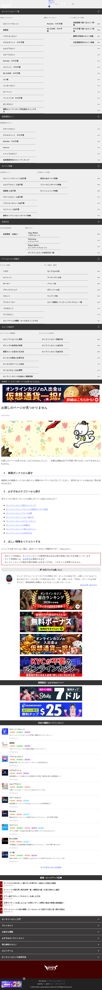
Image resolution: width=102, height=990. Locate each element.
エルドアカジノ (9, 48)
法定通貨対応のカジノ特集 (83, 42)
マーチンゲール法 (54, 277)
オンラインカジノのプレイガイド (21, 521)
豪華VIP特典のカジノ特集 (83, 36)
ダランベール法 (53, 290)
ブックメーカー (9, 302)
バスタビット (8, 308)
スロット (6, 296)
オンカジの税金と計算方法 (13, 358)
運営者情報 (42, 981)
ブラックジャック (10, 290)
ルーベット (7, 92)
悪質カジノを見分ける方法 (13, 352)
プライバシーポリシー (56, 981)
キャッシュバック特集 (49, 191)
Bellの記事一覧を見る (88, 585)
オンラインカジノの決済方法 (19, 533)
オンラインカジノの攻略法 (18, 525)
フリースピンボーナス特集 (50, 185)
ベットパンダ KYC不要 (12, 98)
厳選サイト (49, 984)
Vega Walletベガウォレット (34, 234)
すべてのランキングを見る (51, 867)
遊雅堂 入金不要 (9, 191)
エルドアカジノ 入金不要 (13, 185)
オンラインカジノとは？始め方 (20, 517)
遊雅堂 (5, 30)
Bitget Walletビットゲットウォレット (37, 246)
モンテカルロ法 (53, 271)
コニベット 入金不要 (11, 209)
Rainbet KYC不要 (11, 61)
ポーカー (6, 284)
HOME (4, 382)
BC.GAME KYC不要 (11, 73)
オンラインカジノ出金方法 (52, 352)
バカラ (5, 271)
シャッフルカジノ (10, 154)
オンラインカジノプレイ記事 (19, 513)
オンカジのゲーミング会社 (13, 364)
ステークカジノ (9, 55)
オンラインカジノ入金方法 (52, 345)
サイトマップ (60, 984)
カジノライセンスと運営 (12, 339)
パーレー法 (51, 284)
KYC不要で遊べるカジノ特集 (83, 30)
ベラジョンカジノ (10, 36)
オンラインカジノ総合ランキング (21, 505)
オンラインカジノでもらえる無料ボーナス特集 (27, 509)
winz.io (6, 147)
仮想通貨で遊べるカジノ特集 (83, 24)
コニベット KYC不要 (12, 67)
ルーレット (7, 277)
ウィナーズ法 (52, 296)
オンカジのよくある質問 (12, 370)
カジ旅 (5, 79)
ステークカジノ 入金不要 (13, 197)
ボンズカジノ (8, 104)
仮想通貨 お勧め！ (11, 234)
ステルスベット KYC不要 (13, 42)
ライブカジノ (8, 314)
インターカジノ (9, 86)
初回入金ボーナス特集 (49, 178)
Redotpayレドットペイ (33, 240)
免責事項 (27, 559)
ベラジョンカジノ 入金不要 (14, 203)
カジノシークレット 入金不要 (14, 178)
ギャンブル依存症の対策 (12, 345)
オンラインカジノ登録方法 (52, 339)
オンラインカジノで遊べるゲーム (21, 529)
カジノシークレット (11, 24)
